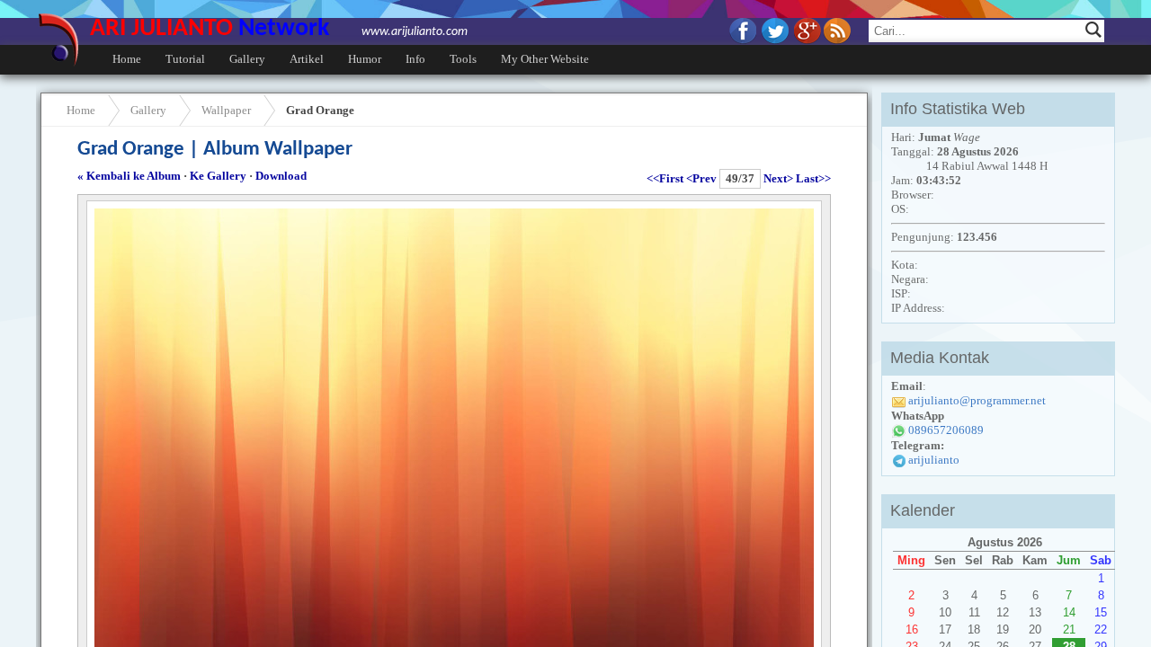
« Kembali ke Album (129, 175)
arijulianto (933, 459)
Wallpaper (226, 110)
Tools (463, 59)
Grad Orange (320, 110)
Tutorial (185, 59)
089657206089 (946, 430)
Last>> (813, 178)
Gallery (247, 59)
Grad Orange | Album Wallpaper (214, 149)
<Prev (701, 178)
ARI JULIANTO (279, 28)
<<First (665, 178)
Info (415, 59)
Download (281, 175)
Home (126, 59)
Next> (778, 178)
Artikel (307, 59)
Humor (364, 59)
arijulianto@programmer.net (977, 400)
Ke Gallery (218, 175)
